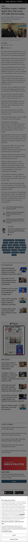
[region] (14, 519)
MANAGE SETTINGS (14, 539)
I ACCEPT (14, 535)
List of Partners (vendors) (6, 531)
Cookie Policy (22, 514)
